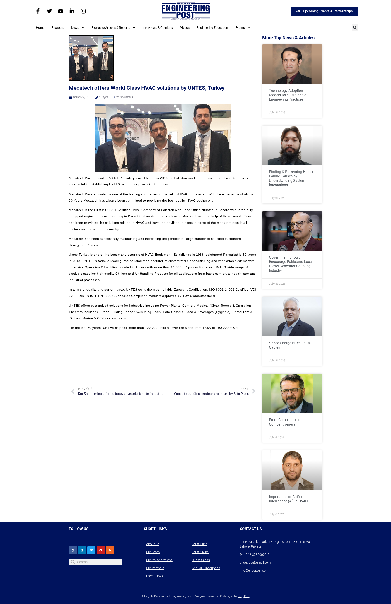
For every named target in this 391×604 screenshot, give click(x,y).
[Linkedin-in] (72, 11)
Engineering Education (212, 27)
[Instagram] (83, 11)
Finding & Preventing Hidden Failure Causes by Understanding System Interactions (291, 178)
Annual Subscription (206, 568)
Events (240, 27)
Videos (185, 27)
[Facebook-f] (38, 11)
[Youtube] (60, 11)
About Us (152, 544)
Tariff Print (199, 544)
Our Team (153, 552)
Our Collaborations (159, 560)
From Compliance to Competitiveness (285, 422)
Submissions (201, 560)
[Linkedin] (82, 550)
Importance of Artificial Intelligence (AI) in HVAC (288, 499)
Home (40, 27)
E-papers (58, 27)
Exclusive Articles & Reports (111, 27)
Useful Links (154, 576)
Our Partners (155, 568)
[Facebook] (73, 550)
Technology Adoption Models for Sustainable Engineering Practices (287, 95)
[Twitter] (49, 11)
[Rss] (110, 550)
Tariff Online (200, 552)
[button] (355, 27)
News (75, 27)
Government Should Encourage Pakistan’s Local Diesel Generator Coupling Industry (291, 264)
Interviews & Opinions (158, 27)
